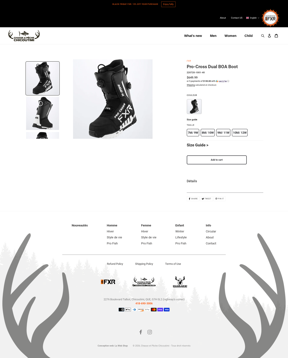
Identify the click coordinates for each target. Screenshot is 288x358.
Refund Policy (115, 263)
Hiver (110, 231)
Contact (211, 243)
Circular (211, 231)
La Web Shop (121, 345)
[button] (253, 17)
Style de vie (114, 237)
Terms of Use (173, 263)
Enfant (179, 225)
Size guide (192, 119)
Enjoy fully (168, 4)
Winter (179, 231)
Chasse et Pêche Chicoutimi (155, 345)
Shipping (191, 85)
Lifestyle (181, 237)
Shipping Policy (144, 263)
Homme (112, 225)
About (210, 237)
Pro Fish (112, 243)
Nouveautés (80, 225)
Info (208, 225)
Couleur (192, 95)
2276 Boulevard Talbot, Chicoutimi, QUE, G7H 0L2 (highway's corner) (144, 299)
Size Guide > (197, 145)
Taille (190, 125)
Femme (146, 225)
